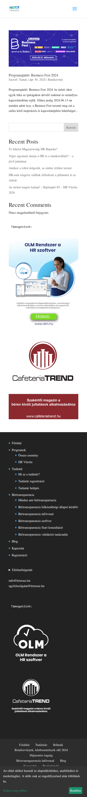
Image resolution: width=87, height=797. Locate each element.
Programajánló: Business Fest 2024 (33, 75)
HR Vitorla (25, 462)
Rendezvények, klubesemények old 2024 (41, 750)
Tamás (23, 79)
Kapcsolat (18, 548)
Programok (19, 450)
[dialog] (43, 781)
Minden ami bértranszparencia (37, 500)
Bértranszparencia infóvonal (36, 514)
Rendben (75, 790)
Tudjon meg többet (15, 790)
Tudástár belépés (28, 488)
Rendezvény (55, 79)
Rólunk (58, 744)
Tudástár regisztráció (31, 481)
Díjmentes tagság (41, 755)
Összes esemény (28, 455)
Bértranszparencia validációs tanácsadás (43, 534)
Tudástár (17, 469)
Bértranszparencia (23, 495)
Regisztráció (19, 555)
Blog (15, 541)
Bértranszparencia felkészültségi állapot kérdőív (48, 507)
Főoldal (16, 443)
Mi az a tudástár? (29, 474)
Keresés (71, 127)
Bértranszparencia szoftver (35, 521)
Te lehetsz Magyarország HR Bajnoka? (33, 149)
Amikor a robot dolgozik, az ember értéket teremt (40, 168)
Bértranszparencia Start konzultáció (40, 527)
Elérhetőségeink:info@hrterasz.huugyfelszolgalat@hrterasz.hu (26, 578)
